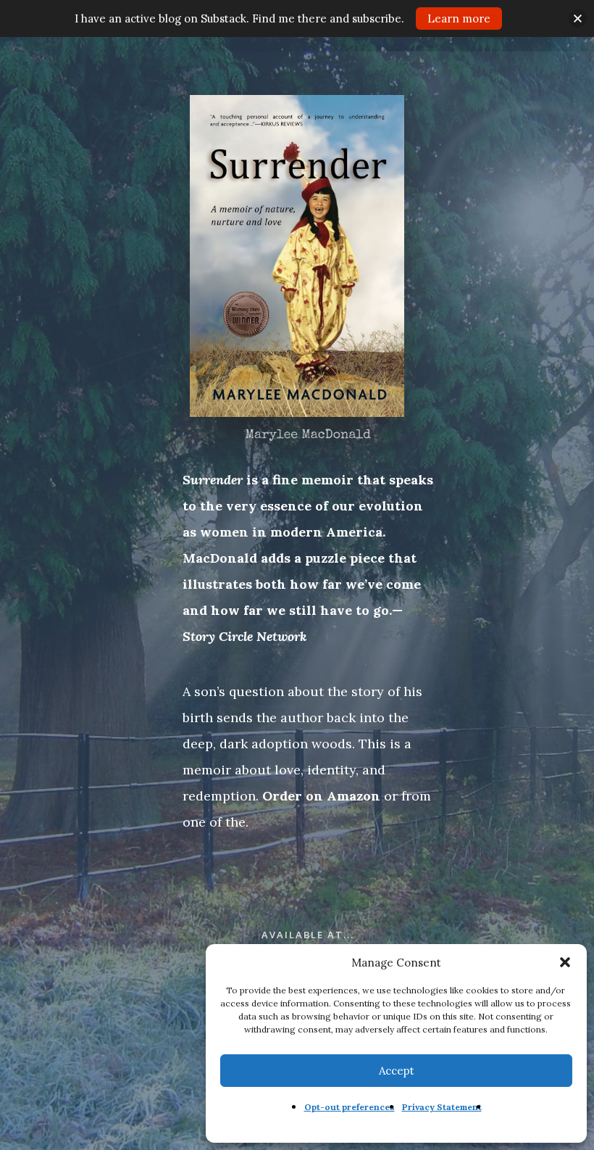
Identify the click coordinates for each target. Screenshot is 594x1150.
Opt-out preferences (349, 1106)
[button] (565, 962)
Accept (396, 1070)
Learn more (458, 18)
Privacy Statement (442, 1106)
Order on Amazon (321, 795)
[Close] (578, 18)
